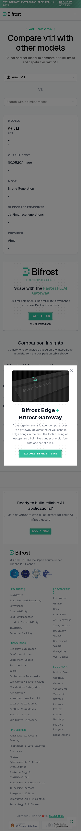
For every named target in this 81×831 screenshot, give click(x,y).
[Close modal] (71, 370)
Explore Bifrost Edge (40, 453)
